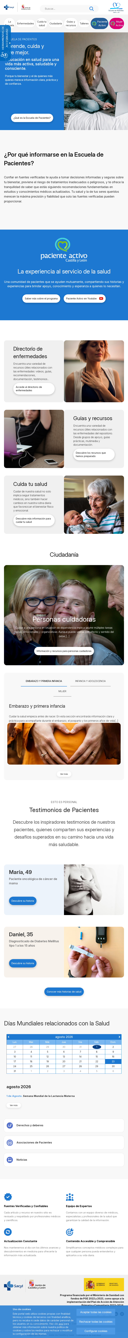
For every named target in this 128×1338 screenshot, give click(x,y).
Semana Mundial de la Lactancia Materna (49, 1096)
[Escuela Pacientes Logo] (116, 8)
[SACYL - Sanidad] (9, 7)
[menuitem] (9, 23)
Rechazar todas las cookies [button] (95, 1321)
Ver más (64, 774)
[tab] (44, 681)
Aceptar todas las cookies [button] (96, 1312)
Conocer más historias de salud (64, 991)
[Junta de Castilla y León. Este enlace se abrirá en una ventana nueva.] (25, 7)
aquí (61, 1323)
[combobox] (64, 8)
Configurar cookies (95, 1331)
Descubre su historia (23, 900)
